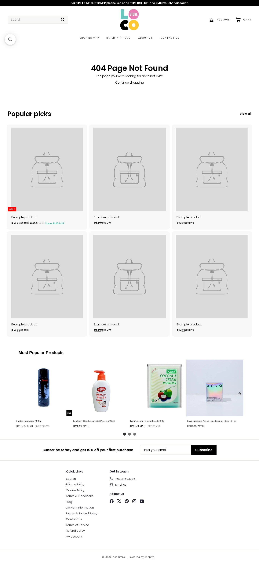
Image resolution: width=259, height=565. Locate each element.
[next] (239, 393)
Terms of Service (77, 525)
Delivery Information (80, 507)
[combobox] (38, 20)
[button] (10, 39)
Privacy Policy (75, 484)
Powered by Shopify (141, 557)
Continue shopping (129, 82)
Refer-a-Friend (118, 37)
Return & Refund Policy (81, 513)
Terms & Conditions (79, 496)
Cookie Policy (75, 490)
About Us (145, 37)
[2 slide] (129, 434)
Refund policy (75, 531)
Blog (69, 502)
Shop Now (87, 37)
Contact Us (170, 37)
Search (71, 479)
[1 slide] (124, 434)
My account (74, 536)
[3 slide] (134, 434)
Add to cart (44, 412)
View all (245, 113)
